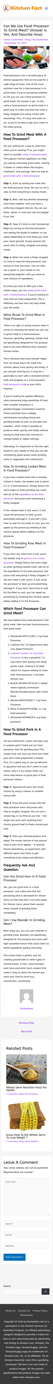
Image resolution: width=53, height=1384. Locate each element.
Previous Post (26, 1022)
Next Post (26, 1031)
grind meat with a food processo (21, 175)
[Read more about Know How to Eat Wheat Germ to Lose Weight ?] (26, 1116)
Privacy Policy (40, 1310)
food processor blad (14, 384)
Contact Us (24, 1310)
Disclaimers (26, 1315)
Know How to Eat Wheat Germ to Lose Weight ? (25, 1136)
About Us (10, 1310)
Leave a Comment (13, 39)
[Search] (45, 1291)
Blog (27, 39)
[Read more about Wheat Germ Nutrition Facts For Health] (26, 1069)
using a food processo (34, 154)
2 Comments (12, 1094)
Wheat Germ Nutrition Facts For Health (26, 1089)
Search (7, 1286)
